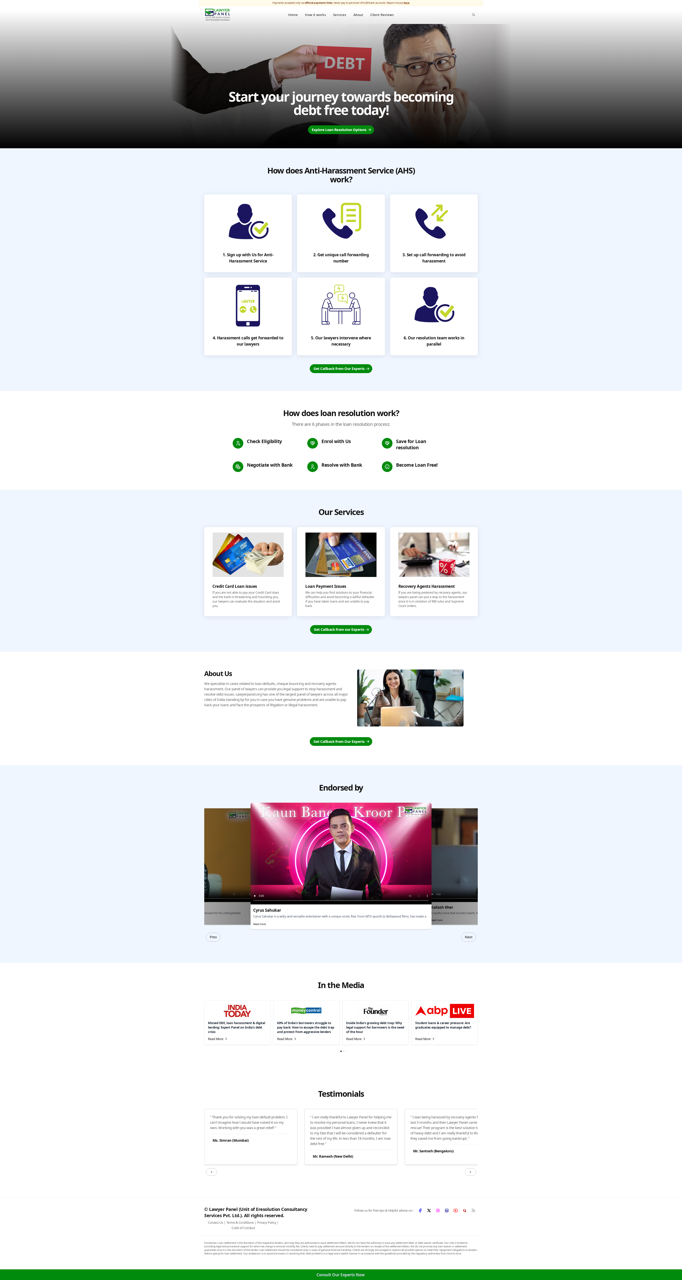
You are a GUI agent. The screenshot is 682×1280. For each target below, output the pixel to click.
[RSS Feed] (473, 1210)
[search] (474, 15)
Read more (259, 924)
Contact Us (215, 1222)
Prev (213, 937)
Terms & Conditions (240, 1222)
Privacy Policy (266, 1222)
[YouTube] (455, 1210)
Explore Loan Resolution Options (339, 129)
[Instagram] (437, 1210)
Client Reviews (382, 14)
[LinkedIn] (446, 1210)
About (358, 14)
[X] (428, 1210)
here (407, 2)
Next (468, 937)
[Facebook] (420, 1210)
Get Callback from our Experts (339, 629)
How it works (315, 14)
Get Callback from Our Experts (339, 368)
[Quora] (464, 1210)
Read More (215, 1039)
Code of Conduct (243, 1228)
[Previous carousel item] (211, 1172)
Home (293, 14)
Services (339, 14)
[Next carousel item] (470, 1172)
